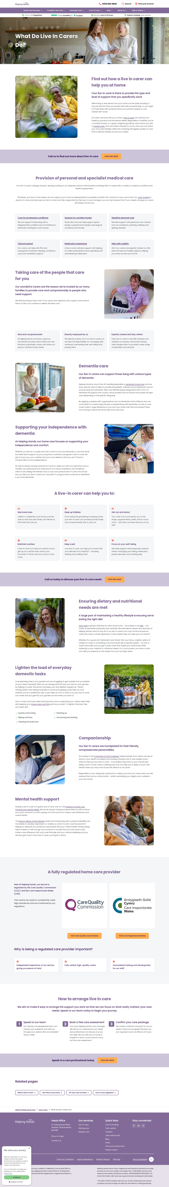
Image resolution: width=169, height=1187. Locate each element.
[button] (16, 1182)
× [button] (29, 1148)
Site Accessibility (140, 1159)
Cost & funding (111, 1124)
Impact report (111, 1150)
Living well (83, 625)
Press (107, 1142)
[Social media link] (133, 1125)
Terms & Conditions (65, 1159)
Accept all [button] (16, 1177)
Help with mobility (120, 243)
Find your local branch (115, 1146)
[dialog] (16, 1165)
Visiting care (83, 1128)
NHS (141, 625)
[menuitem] (33, 10)
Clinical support (25, 243)
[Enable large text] (151, 1159)
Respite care (83, 1132)
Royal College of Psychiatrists (32, 821)
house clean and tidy (40, 704)
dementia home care (135, 384)
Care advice (110, 1128)
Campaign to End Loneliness (106, 756)
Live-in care (83, 1124)
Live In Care (43, 1110)
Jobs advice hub (112, 1135)
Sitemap (116, 1159)
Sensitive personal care (123, 217)
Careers (108, 1132)
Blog (107, 1139)
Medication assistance (76, 243)
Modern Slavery (103, 1159)
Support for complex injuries (78, 217)
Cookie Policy (8, 1173)
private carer (99, 126)
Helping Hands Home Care (25, 1110)
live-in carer (129, 117)
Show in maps (57, 1136)
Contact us (56, 1140)
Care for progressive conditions (33, 217)
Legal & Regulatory (85, 1159)
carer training (144, 197)
